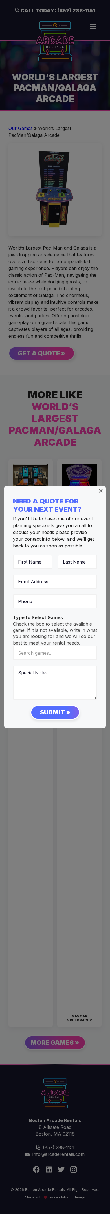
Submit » (55, 712)
